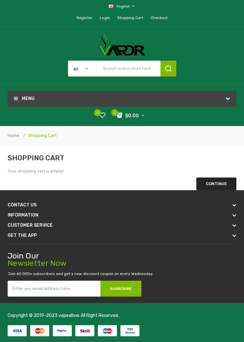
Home (13, 135)
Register (84, 18)
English (124, 6)
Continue (216, 183)
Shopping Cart (42, 135)
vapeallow (68, 315)
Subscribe (121, 288)
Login (105, 18)
